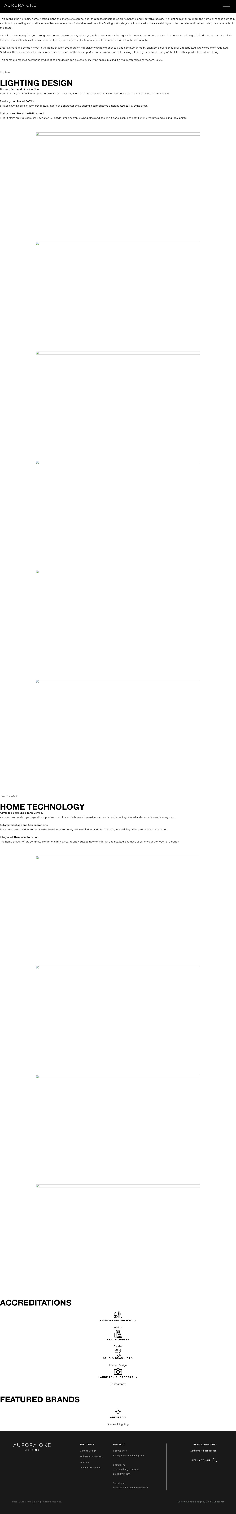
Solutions (87, 1444)
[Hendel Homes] (118, 1334)
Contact (119, 1444)
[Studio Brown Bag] (118, 1353)
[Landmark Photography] (118, 1372)
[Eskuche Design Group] (118, 1315)
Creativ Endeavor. (215, 1502)
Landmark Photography (118, 1377)
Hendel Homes (118, 1339)
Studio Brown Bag (118, 1358)
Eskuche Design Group (118, 1320)
